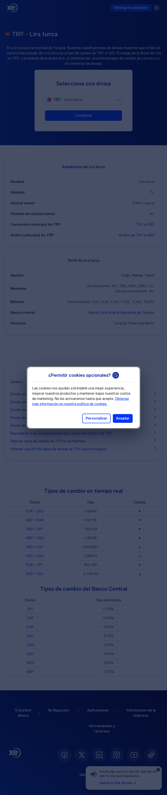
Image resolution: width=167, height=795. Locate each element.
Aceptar (123, 418)
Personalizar (96, 418)
